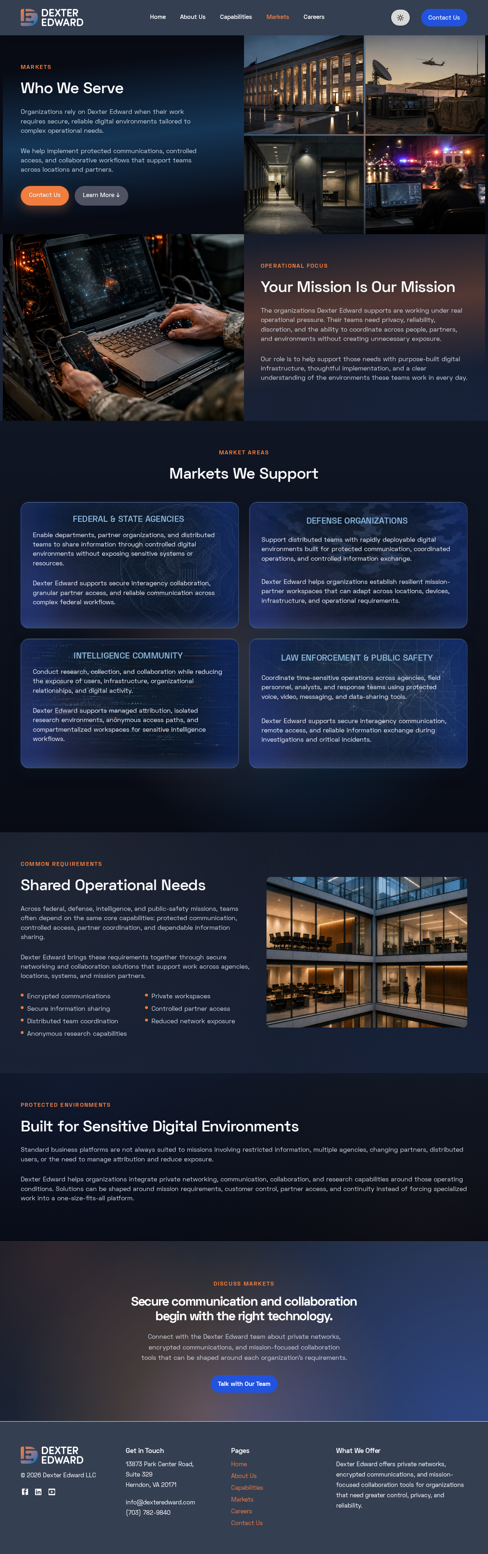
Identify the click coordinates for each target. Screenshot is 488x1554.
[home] (52, 17)
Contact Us (444, 18)
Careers (314, 17)
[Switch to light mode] (400, 18)
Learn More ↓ (101, 195)
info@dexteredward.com (160, 1503)
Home (158, 17)
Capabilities (236, 17)
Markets (278, 17)
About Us (193, 17)
